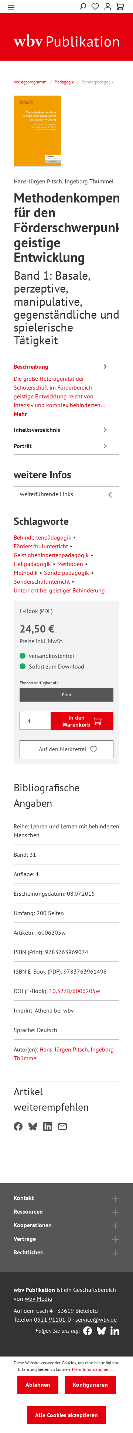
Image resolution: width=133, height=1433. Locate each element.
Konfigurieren (90, 1384)
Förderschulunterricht (41, 546)
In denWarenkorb (76, 721)
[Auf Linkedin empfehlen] (47, 1127)
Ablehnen (37, 1384)
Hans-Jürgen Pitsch (64, 1049)
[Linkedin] (113, 1331)
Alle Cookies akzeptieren (66, 1415)
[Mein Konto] (108, 5)
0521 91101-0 (52, 1319)
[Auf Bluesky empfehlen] (32, 1127)
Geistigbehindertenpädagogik (51, 555)
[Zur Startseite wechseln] (66, 40)
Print (66, 694)
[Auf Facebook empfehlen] (18, 1127)
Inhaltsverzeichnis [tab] (37, 429)
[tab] (61, 389)
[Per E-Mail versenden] (62, 1127)
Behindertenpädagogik (42, 537)
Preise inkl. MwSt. (41, 641)
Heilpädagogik (32, 563)
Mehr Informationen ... (93, 1369)
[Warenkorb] (120, 6)
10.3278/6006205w (74, 991)
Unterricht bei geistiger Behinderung (59, 590)
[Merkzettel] (95, 6)
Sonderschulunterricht (42, 581)
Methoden (70, 563)
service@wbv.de (96, 1319)
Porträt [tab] (23, 445)
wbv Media (38, 1298)
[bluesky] (99, 1331)
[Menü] (11, 6)
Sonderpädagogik (66, 572)
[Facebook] (86, 1331)
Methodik (26, 572)
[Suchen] (83, 5)
